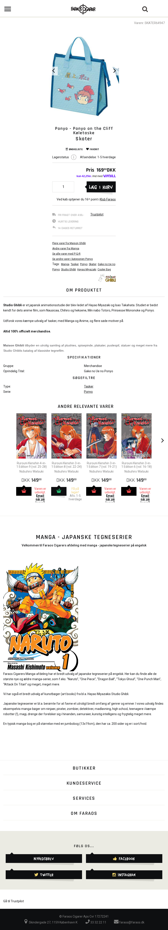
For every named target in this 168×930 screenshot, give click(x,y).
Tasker (75, 264)
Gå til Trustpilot (13, 901)
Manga (65, 264)
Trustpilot (96, 214)
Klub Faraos (108, 199)
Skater (92, 264)
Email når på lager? (40, 499)
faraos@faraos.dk (131, 922)
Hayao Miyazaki (86, 269)
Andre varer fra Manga (65, 248)
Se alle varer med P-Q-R (66, 253)
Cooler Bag (104, 269)
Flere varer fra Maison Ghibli (69, 243)
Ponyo (84, 264)
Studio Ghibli (68, 269)
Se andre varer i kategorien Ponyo (72, 259)
